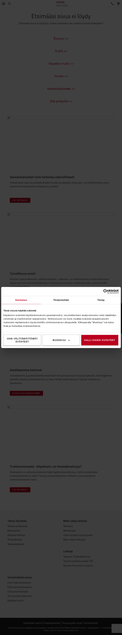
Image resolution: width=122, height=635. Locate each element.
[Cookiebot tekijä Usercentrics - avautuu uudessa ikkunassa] (106, 291)
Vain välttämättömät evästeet (22, 340)
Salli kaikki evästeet (99, 340)
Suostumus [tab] (21, 300)
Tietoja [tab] (100, 300)
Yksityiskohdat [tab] (61, 300)
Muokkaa (59, 340)
